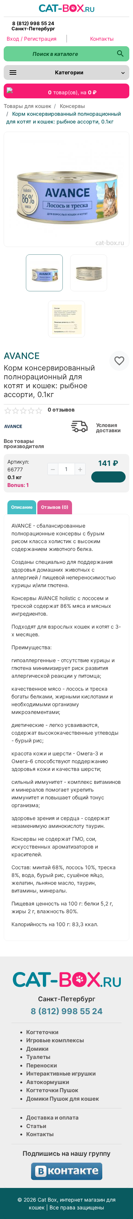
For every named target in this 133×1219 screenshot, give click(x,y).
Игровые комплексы (55, 1040)
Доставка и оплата (52, 1117)
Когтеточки (42, 1032)
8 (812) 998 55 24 (67, 1011)
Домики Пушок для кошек (62, 1098)
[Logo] (66, 7)
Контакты (102, 38)
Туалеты (38, 1056)
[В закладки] (119, 361)
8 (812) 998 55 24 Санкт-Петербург (33, 26)
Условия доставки (108, 428)
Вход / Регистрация (32, 38)
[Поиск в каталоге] (120, 53)
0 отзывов (61, 409)
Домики (37, 1048)
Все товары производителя (24, 443)
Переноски (41, 1065)
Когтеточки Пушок (52, 1090)
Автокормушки (47, 1082)
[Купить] (108, 476)
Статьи (36, 1126)
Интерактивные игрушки (61, 1073)
